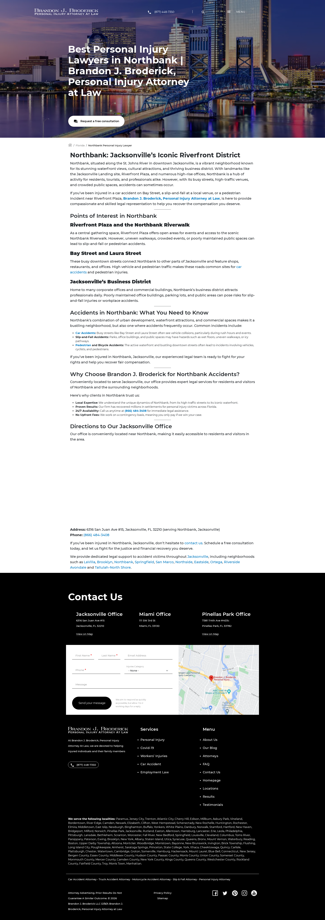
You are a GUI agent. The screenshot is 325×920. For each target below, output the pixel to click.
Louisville (197, 835)
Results (208, 797)
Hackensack (179, 851)
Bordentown (76, 823)
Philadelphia (233, 831)
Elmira (72, 827)
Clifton (145, 823)
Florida (80, 145)
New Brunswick (196, 843)
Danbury (190, 827)
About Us (210, 740)
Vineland (236, 819)
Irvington (214, 843)
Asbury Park (221, 819)
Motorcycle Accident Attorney (151, 879)
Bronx (202, 839)
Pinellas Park (115, 831)
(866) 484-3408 (136, 410)
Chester (90, 851)
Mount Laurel (198, 851)
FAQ (206, 764)
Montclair (129, 843)
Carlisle (236, 847)
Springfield (144, 562)
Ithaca (194, 847)
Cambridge (121, 851)
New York (127, 839)
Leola (220, 831)
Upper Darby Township (94, 843)
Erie (213, 831)
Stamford (215, 827)
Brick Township (231, 843)
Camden (108, 823)
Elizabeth (133, 823)
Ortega (216, 562)
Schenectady (185, 823)
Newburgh (116, 827)
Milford (88, 831)
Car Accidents (85, 333)
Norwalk (202, 827)
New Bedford (165, 835)
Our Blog (210, 748)
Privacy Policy (162, 892)
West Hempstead (163, 823)
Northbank (123, 562)
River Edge (93, 823)
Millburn (206, 819)
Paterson (90, 839)
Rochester (240, 823)
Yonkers (159, 827)
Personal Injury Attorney (214, 879)
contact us (193, 543)
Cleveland (212, 835)
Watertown (105, 851)
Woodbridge (145, 843)
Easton (160, 831)
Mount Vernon (217, 839)
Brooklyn (105, 562)
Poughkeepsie (101, 847)
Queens (191, 839)
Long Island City (79, 847)
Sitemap (162, 898)
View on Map (84, 634)
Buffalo (148, 827)
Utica (167, 839)
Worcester (134, 835)
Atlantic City (165, 819)
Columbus (227, 835)
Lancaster (203, 831)
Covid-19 (147, 748)
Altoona (116, 843)
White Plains (174, 827)
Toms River (242, 835)
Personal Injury (152, 740)
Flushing (249, 843)
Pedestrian (83, 345)
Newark (121, 823)
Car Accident (150, 764)
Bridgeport (75, 831)
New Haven (244, 827)
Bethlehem (105, 835)
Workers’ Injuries (153, 756)
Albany (139, 839)
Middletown (86, 827)
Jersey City (136, 819)
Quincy (225, 847)
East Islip (101, 827)
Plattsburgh (76, 851)
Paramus (122, 819)
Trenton (150, 819)
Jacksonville (197, 557)
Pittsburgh (75, 835)
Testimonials (213, 805)
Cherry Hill (182, 819)
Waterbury (235, 839)
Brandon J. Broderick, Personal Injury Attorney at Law (171, 198)
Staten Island (154, 839)
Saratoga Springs (136, 847)
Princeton (155, 847)
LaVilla (89, 562)
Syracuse (178, 839)
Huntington (223, 823)
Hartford (229, 827)
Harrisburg (188, 831)
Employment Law (154, 772)
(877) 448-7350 (164, 12)
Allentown (173, 831)
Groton (135, 851)
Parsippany (75, 839)
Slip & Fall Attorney (185, 879)
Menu (240, 11)
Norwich (100, 831)
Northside (183, 562)
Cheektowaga (209, 847)
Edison (194, 819)
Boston (73, 843)
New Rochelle (205, 823)
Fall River (149, 835)
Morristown (163, 843)
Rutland (148, 831)
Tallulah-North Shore (113, 567)
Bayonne (178, 843)
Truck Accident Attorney (114, 879)
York (186, 847)
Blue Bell (214, 851)
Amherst (118, 847)
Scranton (120, 835)
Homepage (212, 780)
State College (173, 847)
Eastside (201, 562)
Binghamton (133, 827)
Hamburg (163, 851)
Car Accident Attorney (82, 879)
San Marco (165, 562)
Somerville (148, 851)
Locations (210, 788)
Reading (249, 839)
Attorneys (210, 756)
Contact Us (211, 772)
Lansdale (90, 835)
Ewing (102, 839)
